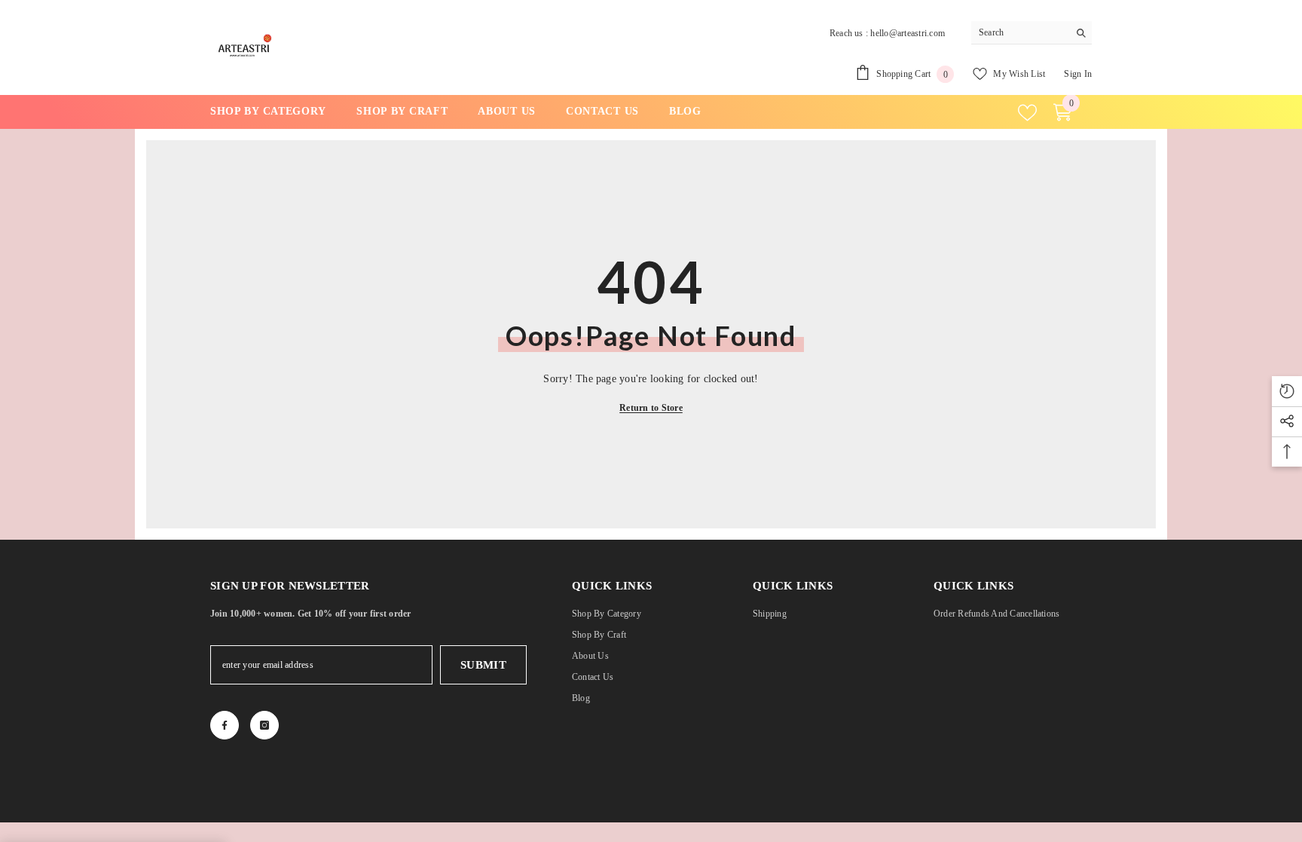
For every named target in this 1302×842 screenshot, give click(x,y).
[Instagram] (264, 725)
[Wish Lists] (1027, 112)
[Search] (1031, 32)
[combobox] (1019, 32)
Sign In (1078, 74)
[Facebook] (224, 725)
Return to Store (651, 408)
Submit (483, 665)
